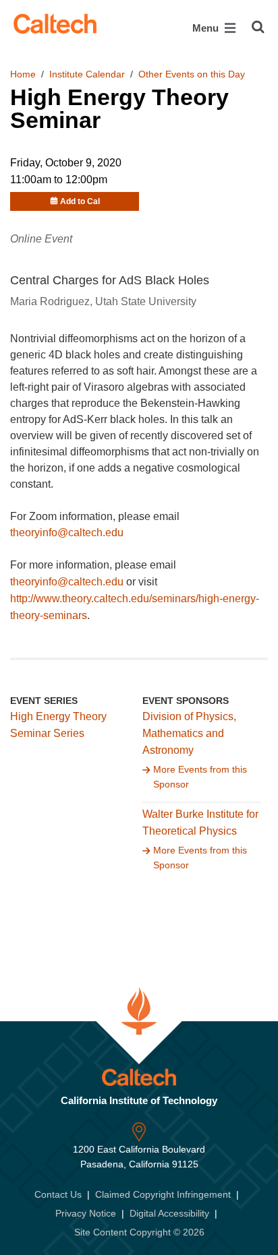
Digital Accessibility (169, 1213)
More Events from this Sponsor (200, 777)
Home (23, 74)
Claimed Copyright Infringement (163, 1194)
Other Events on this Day (191, 74)
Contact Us (58, 1194)
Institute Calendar (87, 74)
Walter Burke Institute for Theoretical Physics (200, 822)
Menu (206, 28)
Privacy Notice (85, 1213)
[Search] (258, 27)
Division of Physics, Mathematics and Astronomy (189, 733)
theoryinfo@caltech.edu (66, 532)
